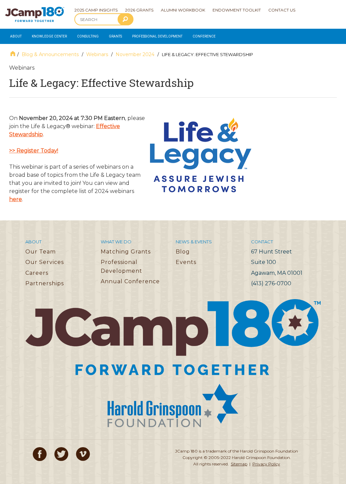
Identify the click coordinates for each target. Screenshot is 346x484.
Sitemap (239, 463)
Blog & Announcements (50, 54)
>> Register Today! (33, 150)
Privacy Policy (266, 463)
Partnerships (44, 283)
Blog (183, 251)
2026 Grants (139, 10)
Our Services (44, 262)
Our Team (40, 251)
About (16, 36)
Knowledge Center (49, 36)
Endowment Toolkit (237, 10)
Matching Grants (126, 251)
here (15, 199)
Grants (115, 36)
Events (186, 262)
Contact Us (281, 10)
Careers (36, 273)
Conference (204, 36)
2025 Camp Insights (96, 10)
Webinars (97, 54)
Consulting (88, 36)
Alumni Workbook (183, 10)
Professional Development (157, 36)
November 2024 (135, 54)
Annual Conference (130, 281)
